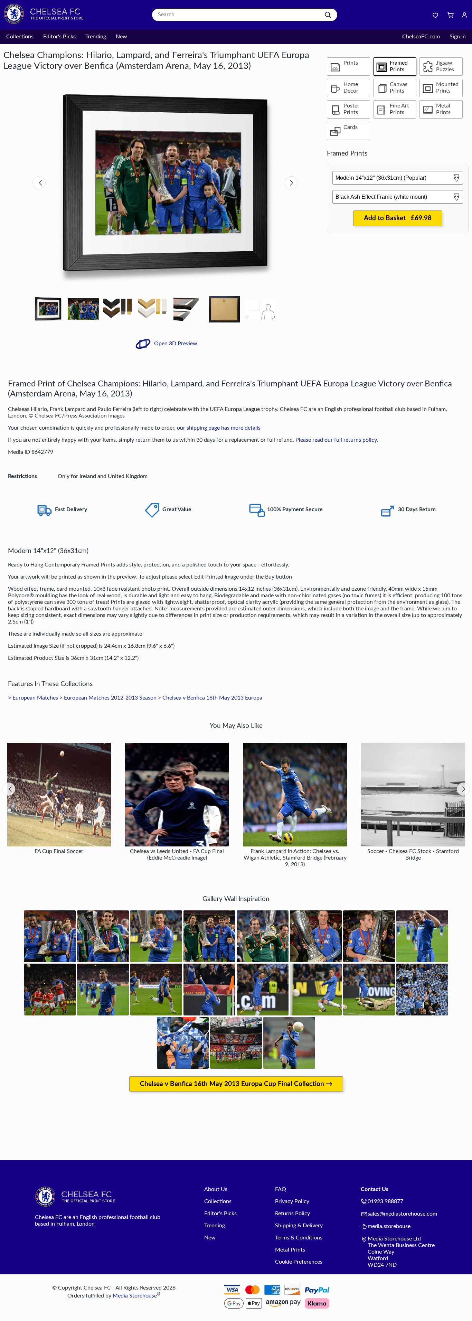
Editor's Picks (59, 36)
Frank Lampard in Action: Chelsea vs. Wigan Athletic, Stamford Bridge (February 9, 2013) (295, 858)
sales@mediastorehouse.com (402, 1214)
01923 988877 (385, 1201)
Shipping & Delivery (299, 1225)
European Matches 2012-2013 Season (110, 698)
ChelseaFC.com (421, 36)
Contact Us (374, 1189)
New (121, 36)
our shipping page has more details (219, 428)
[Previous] (39, 182)
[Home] (46, 22)
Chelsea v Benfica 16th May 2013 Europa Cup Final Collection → (236, 1084)
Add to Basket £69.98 (398, 218)
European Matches (35, 698)
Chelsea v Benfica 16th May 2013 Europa (212, 698)
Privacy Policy (292, 1201)
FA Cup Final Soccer (59, 851)
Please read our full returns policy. (336, 440)
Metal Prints (290, 1250)
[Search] (328, 15)
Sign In (458, 36)
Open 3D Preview (175, 343)
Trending (95, 36)
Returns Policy (292, 1213)
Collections (20, 36)
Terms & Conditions (298, 1237)
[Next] (291, 182)
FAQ (280, 1189)
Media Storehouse (135, 1296)
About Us (215, 1189)
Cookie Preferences (298, 1262)
